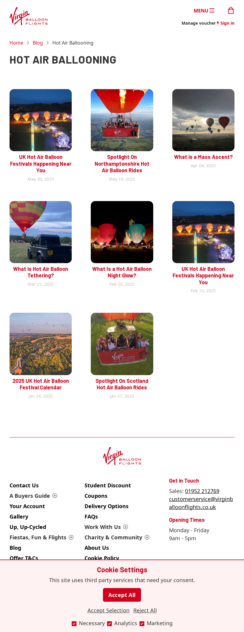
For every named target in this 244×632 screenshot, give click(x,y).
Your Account (27, 506)
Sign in (227, 23)
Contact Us (24, 485)
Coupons (96, 495)
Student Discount (108, 485)
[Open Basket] (230, 10)
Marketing (160, 623)
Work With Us (103, 526)
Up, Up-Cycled (28, 526)
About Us (97, 547)
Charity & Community (113, 537)
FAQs (91, 516)
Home (16, 43)
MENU (201, 10)
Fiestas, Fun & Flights (38, 537)
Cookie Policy (102, 558)
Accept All (122, 594)
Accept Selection (108, 610)
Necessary (92, 623)
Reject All (145, 610)
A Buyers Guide (30, 495)
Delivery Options (107, 506)
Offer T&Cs (24, 558)
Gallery (19, 516)
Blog (38, 43)
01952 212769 (202, 490)
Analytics (125, 623)
